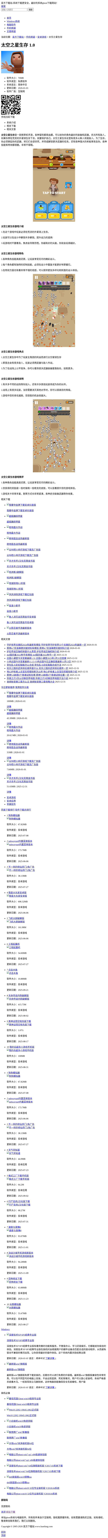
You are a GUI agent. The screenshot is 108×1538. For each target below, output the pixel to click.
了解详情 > (50, 1358)
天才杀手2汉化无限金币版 (20, 781)
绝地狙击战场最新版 (17, 747)
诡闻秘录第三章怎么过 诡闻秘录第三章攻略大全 (31, 682)
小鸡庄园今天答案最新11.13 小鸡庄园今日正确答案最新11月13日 (39, 661)
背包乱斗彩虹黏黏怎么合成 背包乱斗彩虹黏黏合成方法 (34, 665)
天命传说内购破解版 (18, 995)
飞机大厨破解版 (16, 918)
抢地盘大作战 (13, 730)
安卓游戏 (41, 37)
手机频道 (11, 28)
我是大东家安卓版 (17, 892)
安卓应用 (11, 801)
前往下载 (10, 1512)
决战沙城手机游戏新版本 (20, 1253)
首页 (9, 18)
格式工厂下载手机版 (18, 1176)
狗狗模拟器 (14, 815)
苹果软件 (11, 804)
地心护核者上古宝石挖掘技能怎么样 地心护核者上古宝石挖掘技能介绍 (42, 671)
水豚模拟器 (15, 1304)
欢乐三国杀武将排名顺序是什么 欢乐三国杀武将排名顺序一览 (37, 668)
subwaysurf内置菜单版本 (20, 841)
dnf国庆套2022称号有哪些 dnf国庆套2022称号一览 (31, 655)
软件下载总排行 (23, 810)
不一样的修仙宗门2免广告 (21, 867)
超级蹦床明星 (13, 713)
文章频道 (11, 31)
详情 (9, 706)
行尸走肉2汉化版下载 (19, 1201)
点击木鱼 (12, 970)
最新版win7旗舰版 (16, 1369)
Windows (5, 1329)
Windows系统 (13, 21)
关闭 (3, 1512)
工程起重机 (14, 944)
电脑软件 (11, 24)
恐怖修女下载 (15, 1278)
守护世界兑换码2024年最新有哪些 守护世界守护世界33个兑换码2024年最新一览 (46, 645)
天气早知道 (14, 1150)
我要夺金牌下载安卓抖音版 (20, 696)
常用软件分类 (22, 687)
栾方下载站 (18, 37)
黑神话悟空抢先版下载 (19, 1021)
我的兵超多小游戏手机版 (22, 1047)
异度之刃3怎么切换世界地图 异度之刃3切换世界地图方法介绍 (37, 678)
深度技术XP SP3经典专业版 (20, 1340)
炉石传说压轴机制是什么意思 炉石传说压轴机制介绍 (33, 651)
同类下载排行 (8, 810)
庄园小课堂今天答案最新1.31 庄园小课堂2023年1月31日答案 (36, 658)
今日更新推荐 (8, 687)
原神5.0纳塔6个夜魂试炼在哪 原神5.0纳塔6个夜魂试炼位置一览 (38, 675)
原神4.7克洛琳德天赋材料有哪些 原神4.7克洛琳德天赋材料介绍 (38, 648)
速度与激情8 (14, 1227)
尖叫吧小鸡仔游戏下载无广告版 (22, 764)
